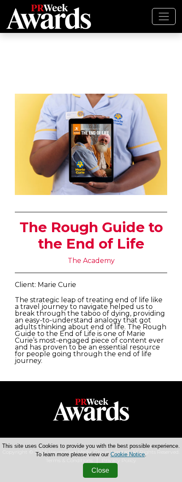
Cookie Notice (127, 454)
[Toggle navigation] (164, 16)
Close (100, 470)
